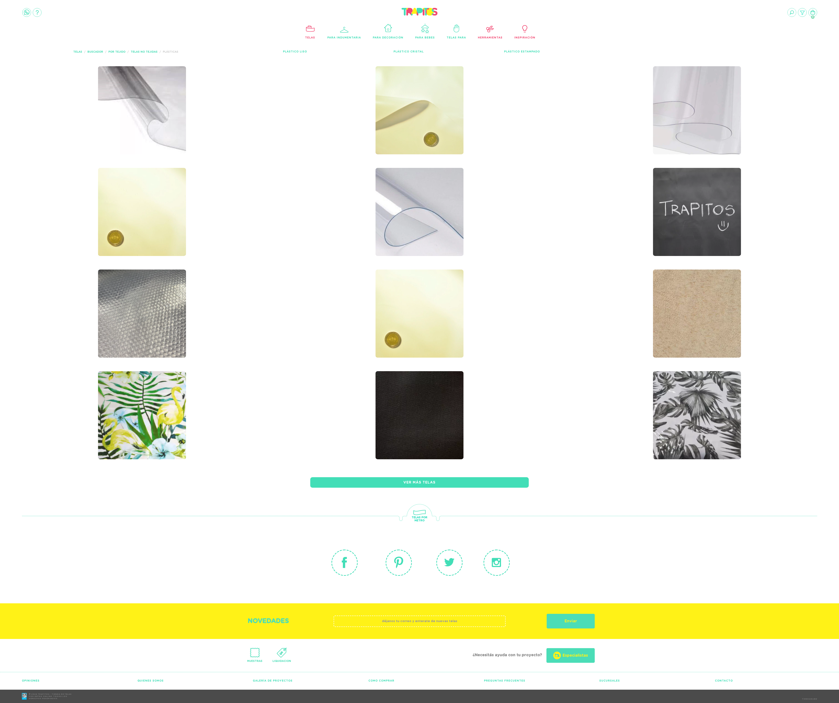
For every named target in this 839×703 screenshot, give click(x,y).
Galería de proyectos (273, 680)
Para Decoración (388, 37)
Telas (310, 37)
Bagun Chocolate (405, 394)
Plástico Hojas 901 (684, 394)
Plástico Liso (295, 51)
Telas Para (456, 37)
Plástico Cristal (408, 51)
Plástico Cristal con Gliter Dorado (688, 296)
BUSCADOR (95, 51)
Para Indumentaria (344, 37)
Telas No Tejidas (144, 51)
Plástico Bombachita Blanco (411, 296)
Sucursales (609, 680)
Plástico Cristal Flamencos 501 (126, 397)
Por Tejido (116, 51)
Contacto (724, 680)
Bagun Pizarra (677, 191)
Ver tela (175, 98)
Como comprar (381, 680)
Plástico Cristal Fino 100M (142, 89)
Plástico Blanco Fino (134, 191)
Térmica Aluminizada (133, 293)
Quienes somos (150, 680)
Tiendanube (809, 699)
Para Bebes (425, 37)
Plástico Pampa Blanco (414, 89)
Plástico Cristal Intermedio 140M (681, 92)
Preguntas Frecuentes (504, 680)
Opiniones (31, 680)
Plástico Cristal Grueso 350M (415, 194)
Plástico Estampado (522, 51)
